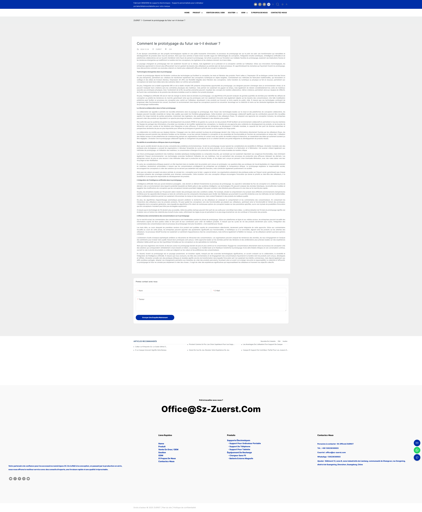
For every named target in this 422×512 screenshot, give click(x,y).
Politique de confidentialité (184, 507)
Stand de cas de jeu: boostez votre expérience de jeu (209, 350)
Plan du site (167, 507)
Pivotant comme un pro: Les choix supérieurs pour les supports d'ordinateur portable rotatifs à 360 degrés (212, 344)
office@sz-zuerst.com (211, 409)
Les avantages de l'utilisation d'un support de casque (262, 344)
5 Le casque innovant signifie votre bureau (150, 350)
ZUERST (137, 20)
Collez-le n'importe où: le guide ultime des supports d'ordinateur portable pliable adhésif (151, 347)
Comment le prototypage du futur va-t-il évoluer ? (164, 20)
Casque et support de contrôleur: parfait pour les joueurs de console (265, 350)
